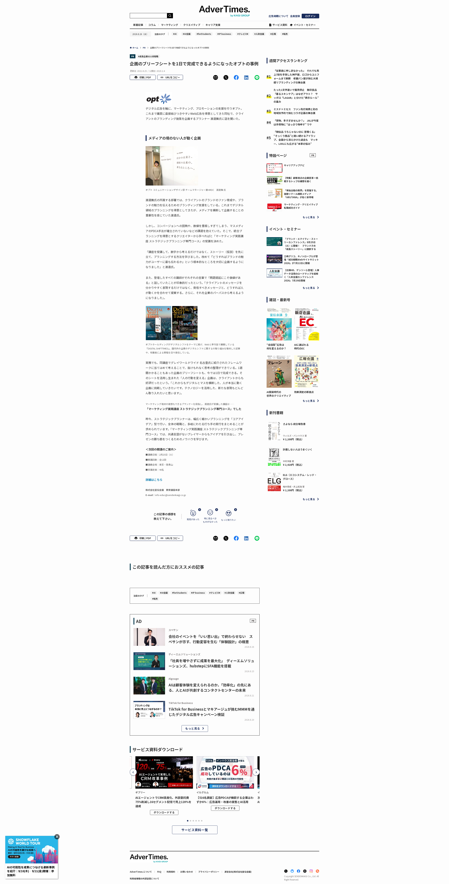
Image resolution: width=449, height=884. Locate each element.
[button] (215, 77)
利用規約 (171, 871)
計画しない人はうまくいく (297, 449)
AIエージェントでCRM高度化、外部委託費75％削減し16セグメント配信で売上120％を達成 (163, 801)
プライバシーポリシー (208, 871)
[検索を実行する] (170, 15)
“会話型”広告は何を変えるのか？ (276, 346)
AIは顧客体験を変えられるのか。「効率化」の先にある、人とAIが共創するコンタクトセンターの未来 (210, 687)
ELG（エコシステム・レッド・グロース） (300, 476)
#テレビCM (242, 33)
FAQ (159, 871)
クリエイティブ (191, 25)
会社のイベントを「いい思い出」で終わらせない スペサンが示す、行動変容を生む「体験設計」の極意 (211, 639)
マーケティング (169, 25)
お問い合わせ (186, 871)
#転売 (285, 33)
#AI (175, 33)
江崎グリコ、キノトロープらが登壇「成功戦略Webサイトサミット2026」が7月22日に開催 (301, 260)
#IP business (224, 33)
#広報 (273, 33)
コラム (152, 25)
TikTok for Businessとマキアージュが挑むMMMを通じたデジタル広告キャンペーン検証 (211, 712)
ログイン (310, 16)
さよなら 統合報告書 (294, 424)
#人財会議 (259, 33)
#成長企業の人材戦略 (148, 56)
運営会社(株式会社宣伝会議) (238, 871)
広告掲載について (278, 16)
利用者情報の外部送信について (144, 878)
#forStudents (204, 33)
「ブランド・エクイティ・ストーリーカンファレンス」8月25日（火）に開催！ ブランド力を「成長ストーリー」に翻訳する (301, 244)
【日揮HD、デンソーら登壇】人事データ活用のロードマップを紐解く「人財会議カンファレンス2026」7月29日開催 (301, 275)
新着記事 (138, 25)
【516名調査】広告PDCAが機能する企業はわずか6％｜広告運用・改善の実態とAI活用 (224, 799)
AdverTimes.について (141, 871)
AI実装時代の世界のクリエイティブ (279, 393)
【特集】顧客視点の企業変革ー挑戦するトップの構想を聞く (301, 179)
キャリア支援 (213, 25)
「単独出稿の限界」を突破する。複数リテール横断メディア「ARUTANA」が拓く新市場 (301, 194)
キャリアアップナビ (294, 165)
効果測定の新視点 (304, 392)
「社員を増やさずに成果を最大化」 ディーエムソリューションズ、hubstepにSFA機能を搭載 (211, 663)
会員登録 (295, 16)
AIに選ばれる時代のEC (301, 346)
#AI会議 (186, 33)
